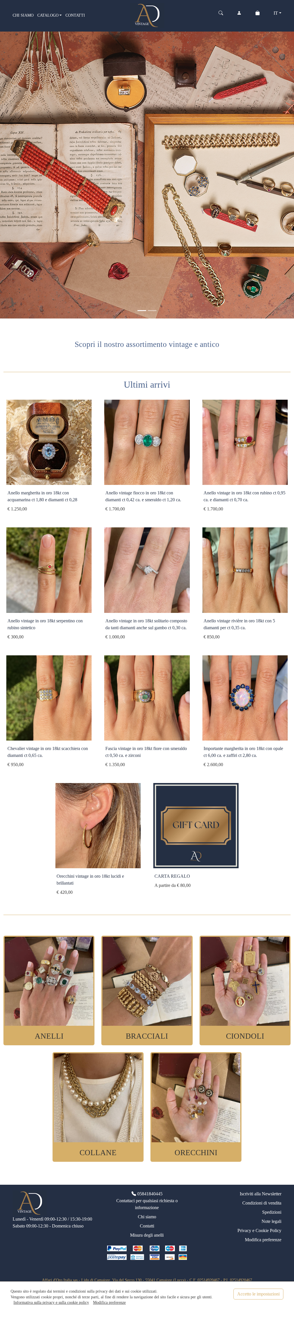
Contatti (147, 1225)
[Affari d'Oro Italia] (147, 15)
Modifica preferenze (263, 1239)
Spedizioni (271, 1212)
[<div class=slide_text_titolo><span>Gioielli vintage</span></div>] (142, 310)
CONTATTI (75, 15)
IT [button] (276, 13)
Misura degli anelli (147, 1235)
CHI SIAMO (23, 15)
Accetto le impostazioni (258, 1293)
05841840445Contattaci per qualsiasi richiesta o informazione (147, 1200)
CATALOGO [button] (48, 15)
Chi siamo (147, 1216)
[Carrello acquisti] (257, 15)
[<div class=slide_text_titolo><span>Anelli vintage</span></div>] (152, 310)
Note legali (271, 1221)
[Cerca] (220, 15)
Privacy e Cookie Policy (259, 1230)
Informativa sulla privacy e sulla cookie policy (51, 1302)
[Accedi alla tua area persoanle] (239, 15)
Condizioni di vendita (261, 1203)
